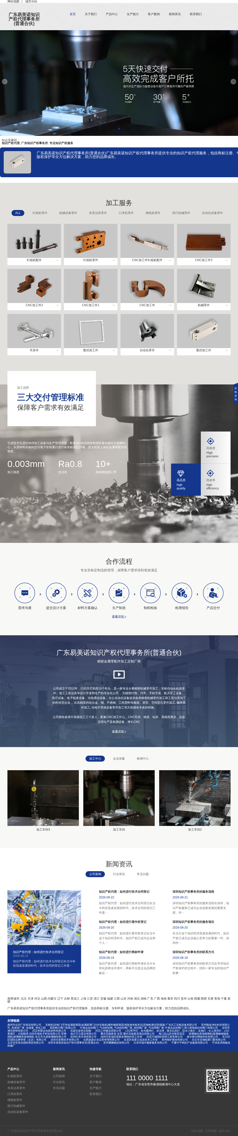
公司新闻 (95, 874)
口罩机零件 (126, 212)
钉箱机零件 (40, 212)
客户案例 (154, 14)
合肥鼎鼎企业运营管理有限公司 (101, 1039)
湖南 (144, 998)
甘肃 (210, 998)
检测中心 (143, 758)
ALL (18, 212)
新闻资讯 (175, 14)
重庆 (170, 998)
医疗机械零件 (181, 212)
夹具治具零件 (98, 212)
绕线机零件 (153, 212)
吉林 (67, 998)
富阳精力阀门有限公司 (63, 1027)
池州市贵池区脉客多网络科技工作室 (121, 1036)
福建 (110, 998)
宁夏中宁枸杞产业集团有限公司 (189, 1042)
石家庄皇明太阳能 (80, 1030)
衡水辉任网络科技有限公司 (202, 1036)
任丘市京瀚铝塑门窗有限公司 (209, 1039)
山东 (123, 998)
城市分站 (225, 1130)
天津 (30, 998)
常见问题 (143, 874)
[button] (119, 129)
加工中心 (95, 758)
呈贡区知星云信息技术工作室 (141, 1039)
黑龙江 (75, 998)
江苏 (90, 998)
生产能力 (133, 14)
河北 (37, 998)
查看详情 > (119, 616)
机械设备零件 (68, 212)
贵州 (184, 998)
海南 (164, 998)
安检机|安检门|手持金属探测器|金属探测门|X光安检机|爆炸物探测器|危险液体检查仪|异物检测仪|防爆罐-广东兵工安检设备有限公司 (121, 1024)
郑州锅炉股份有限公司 (175, 1039)
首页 (73, 14)
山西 (44, 998)
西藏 (197, 998)
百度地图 (211, 1130)
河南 (130, 998)
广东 (150, 998)
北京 (24, 998)
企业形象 (119, 758)
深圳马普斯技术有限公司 (65, 1039)
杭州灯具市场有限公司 (83, 1036)
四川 (177, 998)
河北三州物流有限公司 (108, 1030)
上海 (83, 998)
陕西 (204, 998)
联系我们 (196, 14)
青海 (217, 998)
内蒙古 (52, 998)
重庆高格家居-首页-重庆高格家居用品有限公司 (128, 1033)
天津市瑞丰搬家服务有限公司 (150, 1042)
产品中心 (112, 14)
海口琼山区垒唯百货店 (172, 1033)
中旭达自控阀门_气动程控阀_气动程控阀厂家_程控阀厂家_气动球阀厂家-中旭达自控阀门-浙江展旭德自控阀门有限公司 (149, 1027)
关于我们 (91, 14)
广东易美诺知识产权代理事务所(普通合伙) (24, 19)
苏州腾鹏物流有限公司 (116, 1042)
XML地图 (197, 1130)
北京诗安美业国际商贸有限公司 (25, 1042)
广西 (157, 998)
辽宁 (60, 998)
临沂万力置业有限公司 (83, 1033)
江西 (117, 998)
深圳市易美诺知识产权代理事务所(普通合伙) (73, 1042)
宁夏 (224, 998)
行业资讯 (119, 874)
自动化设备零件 (212, 212)
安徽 (103, 998)
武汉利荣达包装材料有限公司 (49, 1030)
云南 (190, 998)
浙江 (97, 998)
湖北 (137, 998)
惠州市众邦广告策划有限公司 (24, 1024)
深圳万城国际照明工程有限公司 (164, 1036)
